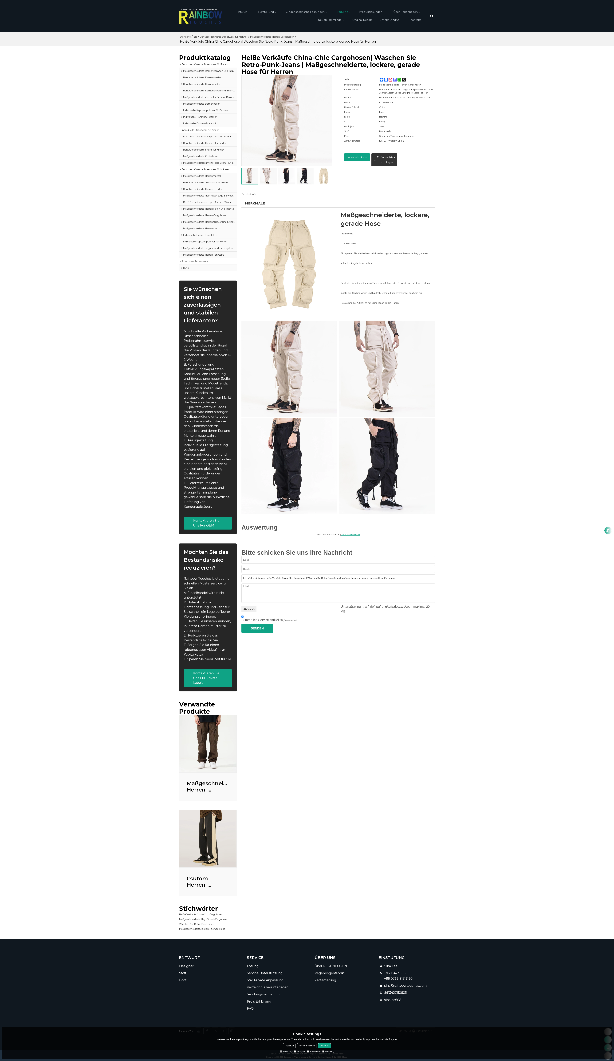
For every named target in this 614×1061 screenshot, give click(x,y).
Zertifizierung (325, 980)
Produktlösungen (370, 11)
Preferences (315, 1051)
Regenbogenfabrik (329, 973)
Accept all (324, 1046)
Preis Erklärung (259, 1001)
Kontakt (415, 19)
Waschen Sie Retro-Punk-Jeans (196, 924)
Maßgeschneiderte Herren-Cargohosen (272, 36)
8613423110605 (395, 993)
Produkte (341, 11)
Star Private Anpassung (265, 980)
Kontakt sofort (359, 157)
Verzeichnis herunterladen (267, 987)
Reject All (289, 1046)
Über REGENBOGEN (331, 966)
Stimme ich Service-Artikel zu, (269, 620)
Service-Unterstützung (265, 973)
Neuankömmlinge (330, 19)
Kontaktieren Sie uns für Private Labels (206, 678)
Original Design (362, 19)
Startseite (185, 36)
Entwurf (241, 11)
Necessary (288, 1051)
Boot (183, 980)
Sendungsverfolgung (263, 994)
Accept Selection (307, 1046)
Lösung (253, 966)
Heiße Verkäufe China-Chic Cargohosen (201, 914)
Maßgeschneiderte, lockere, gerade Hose (202, 928)
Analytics (301, 1051)
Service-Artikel (290, 620)
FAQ (250, 1008)
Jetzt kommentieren (350, 534)
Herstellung (266, 11)
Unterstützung (389, 19)
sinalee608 (392, 1000)
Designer (186, 966)
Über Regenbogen (405, 11)
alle (195, 36)
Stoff (182, 973)
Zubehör (250, 609)
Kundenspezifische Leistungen (305, 11)
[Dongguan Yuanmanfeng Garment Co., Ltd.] (200, 17)
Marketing (329, 1051)
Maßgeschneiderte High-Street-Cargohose (203, 919)
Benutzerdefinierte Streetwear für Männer (223, 36)
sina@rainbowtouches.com (405, 986)
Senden (257, 628)
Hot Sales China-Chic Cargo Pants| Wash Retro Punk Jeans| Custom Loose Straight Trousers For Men (406, 91)
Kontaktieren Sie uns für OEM (206, 523)
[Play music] (608, 530)
